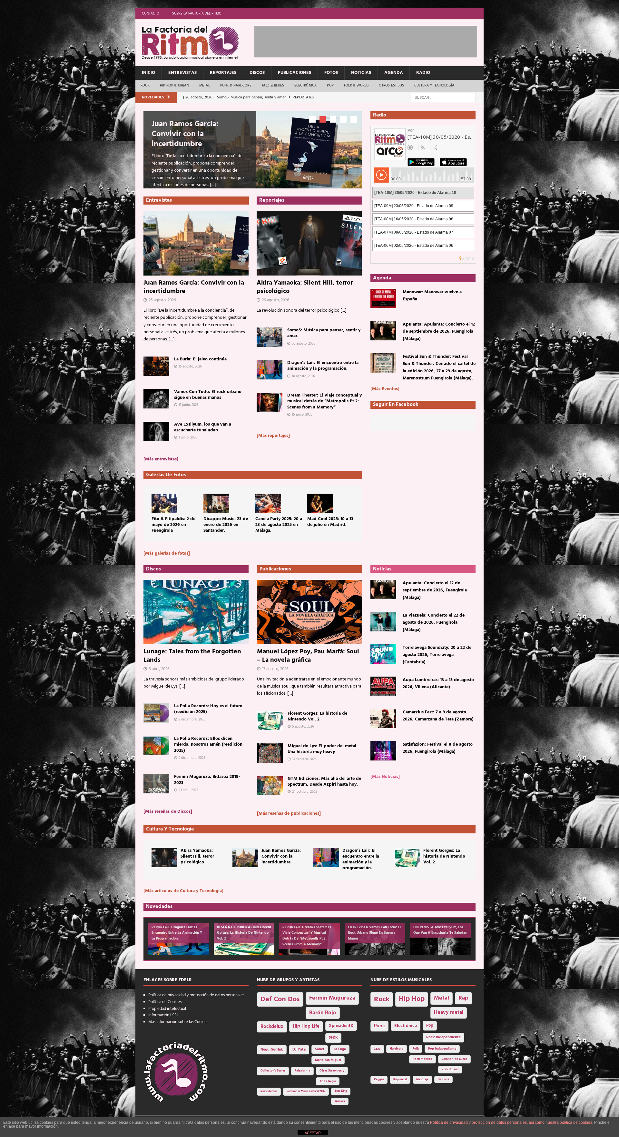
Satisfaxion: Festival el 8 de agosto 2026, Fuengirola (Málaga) (438, 748)
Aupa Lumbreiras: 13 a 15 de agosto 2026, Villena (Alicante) (438, 683)
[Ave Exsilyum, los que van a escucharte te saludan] (156, 431)
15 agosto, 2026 (190, 366)
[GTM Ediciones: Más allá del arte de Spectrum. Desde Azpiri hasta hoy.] (270, 785)
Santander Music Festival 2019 (306, 1091)
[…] (213, 185)
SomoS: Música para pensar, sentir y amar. (323, 333)
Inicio (148, 72)
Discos (257, 72)
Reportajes (223, 72)
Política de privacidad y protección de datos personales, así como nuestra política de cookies (511, 1122)
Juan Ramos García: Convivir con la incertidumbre (185, 134)
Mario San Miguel (328, 1060)
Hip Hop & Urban (174, 85)
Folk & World (356, 85)
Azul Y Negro (327, 1081)
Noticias (361, 72)
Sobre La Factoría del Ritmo (196, 13)
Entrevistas (182, 72)
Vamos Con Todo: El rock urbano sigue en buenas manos (207, 394)
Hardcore (396, 1048)
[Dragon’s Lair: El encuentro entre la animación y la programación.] (269, 369)
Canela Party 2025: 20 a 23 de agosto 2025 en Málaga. (278, 524)
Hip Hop (412, 999)
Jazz (377, 1049)
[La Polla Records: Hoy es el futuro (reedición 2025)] (156, 713)
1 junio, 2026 (188, 437)
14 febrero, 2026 (304, 759)
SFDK (333, 1037)
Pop (330, 85)
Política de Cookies (165, 1002)
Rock (145, 85)
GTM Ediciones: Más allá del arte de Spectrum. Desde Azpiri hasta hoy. (324, 781)
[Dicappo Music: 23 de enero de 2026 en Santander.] (216, 503)
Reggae (379, 1079)
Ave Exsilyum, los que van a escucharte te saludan (202, 427)
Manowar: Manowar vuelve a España (432, 295)
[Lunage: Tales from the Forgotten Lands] (196, 612)
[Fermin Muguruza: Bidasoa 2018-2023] (156, 783)
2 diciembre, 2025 (192, 719)
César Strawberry (331, 1070)
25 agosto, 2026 (162, 300)
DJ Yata (299, 1049)
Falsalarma (302, 1070)
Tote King (341, 1091)
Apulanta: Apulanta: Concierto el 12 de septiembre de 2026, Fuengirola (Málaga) (439, 332)
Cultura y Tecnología (434, 85)
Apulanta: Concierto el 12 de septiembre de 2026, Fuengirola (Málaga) (435, 590)
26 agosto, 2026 (275, 300)
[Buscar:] (443, 97)
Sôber (319, 1049)
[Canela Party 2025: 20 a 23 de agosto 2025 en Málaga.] (268, 503)
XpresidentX (341, 1026)
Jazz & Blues (273, 85)
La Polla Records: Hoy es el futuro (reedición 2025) (208, 709)
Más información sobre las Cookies (178, 1022)
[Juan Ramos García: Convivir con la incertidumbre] (196, 243)
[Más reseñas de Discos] (167, 811)
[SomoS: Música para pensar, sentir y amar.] (269, 337)
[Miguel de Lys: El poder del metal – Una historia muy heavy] (270, 753)
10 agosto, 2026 (303, 376)
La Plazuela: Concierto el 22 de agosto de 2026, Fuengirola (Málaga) (434, 623)
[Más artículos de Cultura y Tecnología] (183, 891)
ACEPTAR (313, 1133)
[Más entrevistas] (160, 459)
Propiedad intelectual (167, 1008)
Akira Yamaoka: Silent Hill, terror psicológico (305, 287)
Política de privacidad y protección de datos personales (196, 995)
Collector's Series (272, 1070)
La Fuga (340, 1049)
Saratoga (340, 1101)
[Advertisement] (371, 40)
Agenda (393, 72)
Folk (416, 1048)
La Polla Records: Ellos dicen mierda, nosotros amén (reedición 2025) (208, 744)
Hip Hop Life (306, 1026)
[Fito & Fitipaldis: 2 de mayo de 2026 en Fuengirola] (164, 503)
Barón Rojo (322, 1013)
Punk (379, 1026)
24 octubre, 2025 (304, 792)
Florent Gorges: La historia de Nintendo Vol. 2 (317, 716)
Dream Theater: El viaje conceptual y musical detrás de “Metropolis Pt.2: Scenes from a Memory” (324, 401)
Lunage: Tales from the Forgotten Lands (192, 656)
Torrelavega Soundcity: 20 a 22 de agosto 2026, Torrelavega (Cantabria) (437, 655)
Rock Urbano (450, 1069)
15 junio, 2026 (302, 415)
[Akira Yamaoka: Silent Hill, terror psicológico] (309, 243)
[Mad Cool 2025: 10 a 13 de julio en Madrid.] (320, 503)
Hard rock (443, 1079)
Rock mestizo (422, 1059)
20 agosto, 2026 (303, 344)
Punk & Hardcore (235, 85)
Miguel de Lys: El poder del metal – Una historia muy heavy (324, 749)
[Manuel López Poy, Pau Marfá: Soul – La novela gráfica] (309, 612)
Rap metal (400, 1079)
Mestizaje (422, 1079)
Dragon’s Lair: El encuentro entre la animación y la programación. (323, 365)
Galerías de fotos (166, 475)
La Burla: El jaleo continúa (200, 359)
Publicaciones (294, 72)
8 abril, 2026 (159, 669)
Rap (463, 998)
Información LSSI (163, 1015)
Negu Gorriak (271, 1049)
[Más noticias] (385, 776)
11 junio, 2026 (189, 405)
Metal (204, 85)
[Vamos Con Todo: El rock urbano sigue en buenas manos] (156, 398)
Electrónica (305, 85)
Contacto (150, 13)
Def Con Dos (280, 999)
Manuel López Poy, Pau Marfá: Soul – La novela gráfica (308, 656)
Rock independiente (443, 1037)
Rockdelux (271, 1027)
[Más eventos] (384, 389)
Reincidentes (268, 1091)
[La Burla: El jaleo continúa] (156, 366)
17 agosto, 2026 (275, 669)
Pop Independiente (442, 1048)
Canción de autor (454, 1059)
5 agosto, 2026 (303, 726)
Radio (423, 72)
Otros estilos (391, 85)
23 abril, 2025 (188, 790)
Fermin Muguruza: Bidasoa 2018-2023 (207, 779)
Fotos (331, 72)
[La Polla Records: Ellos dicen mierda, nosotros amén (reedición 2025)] (156, 745)
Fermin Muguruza (332, 998)
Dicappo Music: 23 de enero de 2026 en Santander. (225, 524)
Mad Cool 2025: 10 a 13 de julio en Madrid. (330, 521)
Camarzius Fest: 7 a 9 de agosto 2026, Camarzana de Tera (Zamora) (438, 716)
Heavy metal (448, 1012)
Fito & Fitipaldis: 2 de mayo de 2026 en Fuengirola (173, 524)
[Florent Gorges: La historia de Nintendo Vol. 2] (270, 720)
